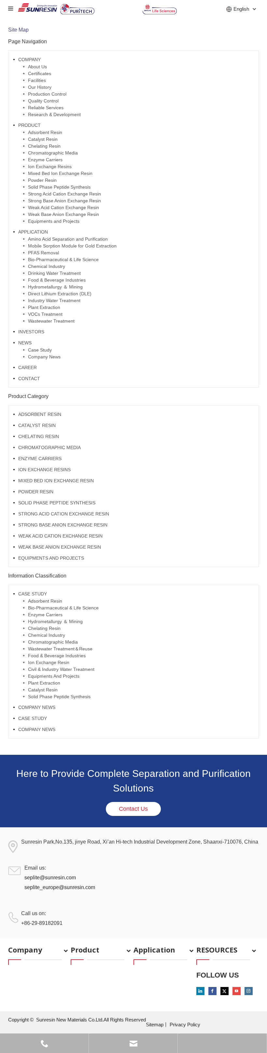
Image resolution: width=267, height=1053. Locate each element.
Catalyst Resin (43, 139)
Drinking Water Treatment (54, 273)
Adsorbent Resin (45, 132)
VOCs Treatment (45, 314)
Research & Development (54, 114)
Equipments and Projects (53, 221)
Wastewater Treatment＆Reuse (60, 648)
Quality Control (43, 100)
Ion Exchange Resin (48, 662)
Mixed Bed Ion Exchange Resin (60, 173)
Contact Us (133, 809)
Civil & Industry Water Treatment (61, 669)
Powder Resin (42, 180)
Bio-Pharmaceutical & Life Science (63, 259)
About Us (37, 66)
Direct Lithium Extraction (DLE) (59, 293)
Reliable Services (45, 107)
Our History (39, 87)
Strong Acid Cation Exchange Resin (64, 193)
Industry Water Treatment (54, 300)
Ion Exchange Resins (50, 166)
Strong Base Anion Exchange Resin (64, 200)
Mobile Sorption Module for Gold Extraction (72, 245)
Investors (31, 331)
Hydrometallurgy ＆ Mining (55, 286)
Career (27, 367)
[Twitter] (224, 991)
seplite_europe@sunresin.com (59, 887)
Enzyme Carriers (45, 159)
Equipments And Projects (53, 676)
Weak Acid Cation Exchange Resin (63, 207)
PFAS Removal (43, 252)
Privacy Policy (185, 1024)
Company (29, 59)
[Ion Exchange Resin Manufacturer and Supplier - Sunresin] (37, 8)
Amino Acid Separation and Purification (68, 239)
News (25, 342)
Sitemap (154, 1024)
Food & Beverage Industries (57, 280)
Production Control (47, 94)
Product (29, 125)
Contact (29, 378)
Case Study (40, 350)
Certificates (39, 73)
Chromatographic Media (53, 152)
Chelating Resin (44, 146)
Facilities (37, 80)
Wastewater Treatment (51, 321)
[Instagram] (249, 991)
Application (33, 231)
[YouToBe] (236, 991)
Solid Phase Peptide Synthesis (59, 187)
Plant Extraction (44, 307)
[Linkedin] (200, 991)
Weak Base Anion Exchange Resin (63, 214)
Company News (44, 356)
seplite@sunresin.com (50, 877)
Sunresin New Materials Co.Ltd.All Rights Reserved (91, 1019)
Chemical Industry (46, 266)
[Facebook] (212, 991)
